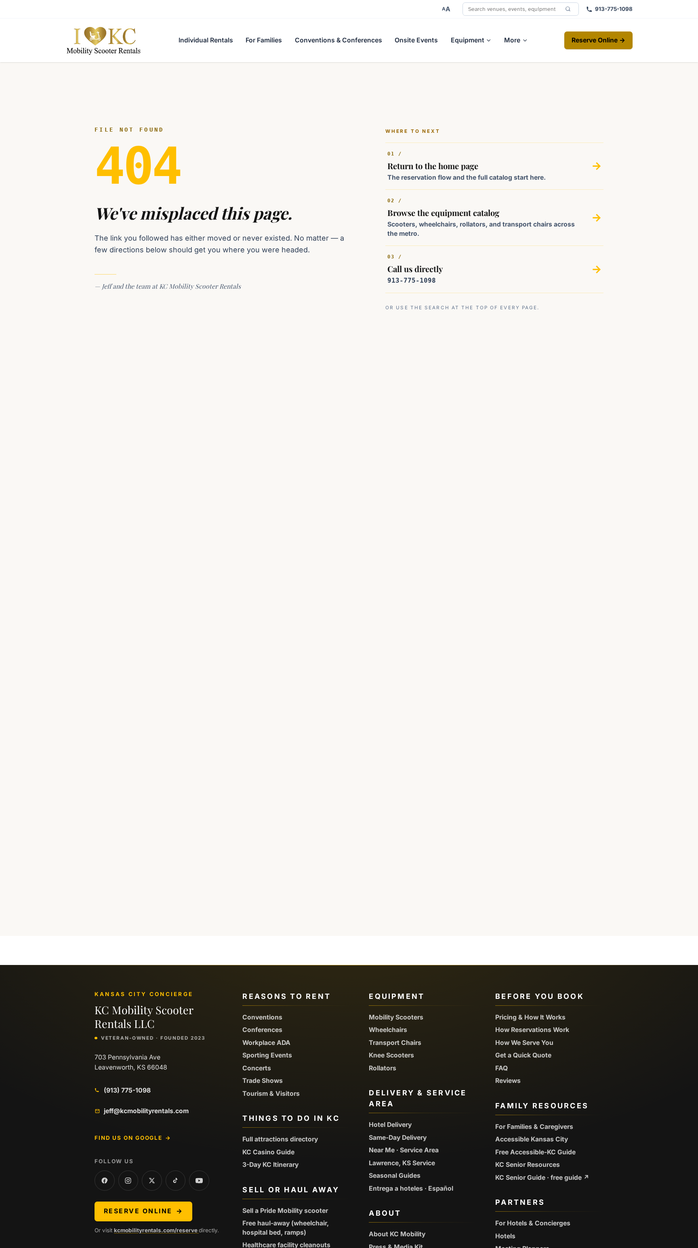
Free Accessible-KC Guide (535, 1152)
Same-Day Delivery (398, 1137)
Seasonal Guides (394, 1175)
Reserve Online (599, 40)
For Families (264, 40)
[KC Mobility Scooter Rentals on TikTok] (176, 1180)
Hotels (505, 1236)
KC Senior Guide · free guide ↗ (542, 1177)
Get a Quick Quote (523, 1055)
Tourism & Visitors (271, 1093)
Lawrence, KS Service (402, 1163)
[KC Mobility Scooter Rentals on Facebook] (105, 1180)
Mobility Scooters (396, 1017)
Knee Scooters (391, 1055)
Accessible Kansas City (531, 1139)
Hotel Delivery (390, 1124)
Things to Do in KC (290, 1118)
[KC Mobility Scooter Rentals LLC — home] (103, 40)
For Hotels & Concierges (532, 1223)
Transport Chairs (395, 1043)
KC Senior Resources (527, 1164)
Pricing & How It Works (530, 1017)
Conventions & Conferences (338, 40)
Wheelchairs (388, 1030)
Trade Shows (262, 1080)
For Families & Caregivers (534, 1127)
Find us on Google (133, 1138)
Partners (520, 1202)
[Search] (568, 9)
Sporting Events (267, 1055)
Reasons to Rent (286, 996)
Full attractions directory (280, 1139)
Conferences (262, 1030)
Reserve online (143, 1211)
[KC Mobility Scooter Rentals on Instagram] (128, 1180)
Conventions (262, 1017)
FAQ (501, 1068)
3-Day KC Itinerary (270, 1164)
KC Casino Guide (268, 1152)
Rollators (382, 1068)
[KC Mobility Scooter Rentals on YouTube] (199, 1180)
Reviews (508, 1080)
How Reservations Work (532, 1030)
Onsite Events (416, 40)
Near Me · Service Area (404, 1150)
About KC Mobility (397, 1234)
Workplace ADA (266, 1043)
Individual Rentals (206, 40)
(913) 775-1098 (127, 1090)
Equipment (397, 996)
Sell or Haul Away (290, 1189)
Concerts (256, 1068)
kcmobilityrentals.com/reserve (156, 1230)
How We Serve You (524, 1043)
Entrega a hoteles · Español (411, 1188)
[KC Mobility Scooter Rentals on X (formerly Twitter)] (152, 1180)
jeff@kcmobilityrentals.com (146, 1111)
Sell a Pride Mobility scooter (285, 1210)
